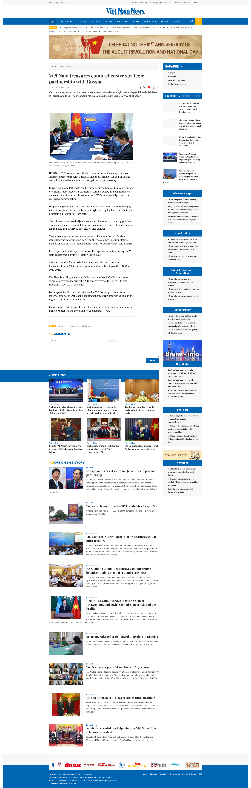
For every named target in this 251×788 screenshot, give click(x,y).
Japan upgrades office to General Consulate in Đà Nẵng (122, 636)
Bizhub (167, 2)
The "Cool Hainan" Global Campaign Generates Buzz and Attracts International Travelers (190, 124)
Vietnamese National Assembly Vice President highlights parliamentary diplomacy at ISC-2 (66, 410)
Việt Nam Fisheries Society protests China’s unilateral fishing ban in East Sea (183, 439)
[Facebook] (140, 87)
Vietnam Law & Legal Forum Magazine (147, 2)
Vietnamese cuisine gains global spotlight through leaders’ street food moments (183, 482)
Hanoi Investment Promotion (118, 28)
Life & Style (122, 21)
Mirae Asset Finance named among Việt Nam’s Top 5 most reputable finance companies (182, 393)
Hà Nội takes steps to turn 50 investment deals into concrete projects (180, 282)
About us (163, 774)
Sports (136, 21)
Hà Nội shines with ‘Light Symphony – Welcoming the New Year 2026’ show (183, 249)
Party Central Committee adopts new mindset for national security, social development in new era (183, 209)
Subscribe (172, 76)
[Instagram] (154, 87)
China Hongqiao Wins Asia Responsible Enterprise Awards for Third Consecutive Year (190, 141)
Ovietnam (177, 2)
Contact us (175, 774)
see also (58, 375)
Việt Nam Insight (55, 31)
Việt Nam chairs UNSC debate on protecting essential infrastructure (121, 538)
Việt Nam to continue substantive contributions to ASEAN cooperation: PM (103, 448)
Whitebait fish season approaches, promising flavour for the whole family (182, 472)
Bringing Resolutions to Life (73, 28)
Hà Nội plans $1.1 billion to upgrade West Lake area (182, 258)
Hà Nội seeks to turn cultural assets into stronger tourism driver (182, 317)
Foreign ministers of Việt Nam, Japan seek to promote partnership (121, 473)
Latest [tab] (171, 96)
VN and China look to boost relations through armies (120, 698)
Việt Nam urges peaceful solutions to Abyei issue (117, 667)
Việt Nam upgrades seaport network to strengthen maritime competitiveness (183, 419)
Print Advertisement (176, 80)
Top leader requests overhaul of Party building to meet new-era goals (140, 410)
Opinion (165, 21)
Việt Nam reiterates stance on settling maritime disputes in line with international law (183, 429)
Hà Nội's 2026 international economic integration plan (183, 291)
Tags (52, 326)
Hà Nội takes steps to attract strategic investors (183, 297)
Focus (53, 28)
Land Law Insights (141, 28)
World (176, 21)
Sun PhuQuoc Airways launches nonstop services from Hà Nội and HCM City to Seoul (182, 373)
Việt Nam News (125, 11)
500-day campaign (89, 31)
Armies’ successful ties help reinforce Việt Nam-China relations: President (122, 730)
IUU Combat (71, 31)
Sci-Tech (96, 21)
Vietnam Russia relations (80, 326)
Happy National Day (110, 31)
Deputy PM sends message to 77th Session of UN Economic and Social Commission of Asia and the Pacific (121, 604)
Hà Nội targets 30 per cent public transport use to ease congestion (181, 324)
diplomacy (63, 326)
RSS (200, 774)
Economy (82, 21)
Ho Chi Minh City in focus (180, 28)
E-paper (172, 66)
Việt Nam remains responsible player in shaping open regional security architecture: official (102, 410)
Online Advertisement (177, 84)
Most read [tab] (191, 96)
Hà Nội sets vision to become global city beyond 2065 (182, 331)
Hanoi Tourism (159, 28)
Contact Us (197, 2)
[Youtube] (149, 87)
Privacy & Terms (189, 774)
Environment (150, 21)
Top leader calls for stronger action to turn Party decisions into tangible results (183, 219)
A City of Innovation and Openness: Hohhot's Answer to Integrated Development (189, 107)
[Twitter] (144, 87)
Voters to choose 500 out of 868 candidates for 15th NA (121, 506)
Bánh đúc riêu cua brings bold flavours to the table (180, 490)
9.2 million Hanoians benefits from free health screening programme (182, 241)
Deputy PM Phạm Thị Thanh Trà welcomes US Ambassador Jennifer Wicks (65, 448)
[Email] (158, 87)
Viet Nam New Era (96, 28)
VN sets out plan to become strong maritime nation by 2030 (182, 201)
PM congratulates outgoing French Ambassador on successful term (141, 447)
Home (54, 66)
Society (108, 21)
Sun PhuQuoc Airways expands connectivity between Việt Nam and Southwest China (182, 383)
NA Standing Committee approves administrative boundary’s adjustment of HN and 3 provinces (118, 570)
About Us (186, 2)
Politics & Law (65, 21)
